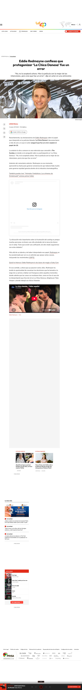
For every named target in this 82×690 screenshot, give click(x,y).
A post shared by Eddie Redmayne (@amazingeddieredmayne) (34, 231)
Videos (41, 31)
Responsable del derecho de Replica (51, 649)
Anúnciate (76, 649)
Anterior (32, 687)
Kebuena (68, 655)
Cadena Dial (51, 655)
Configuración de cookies (66, 649)
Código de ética (23, 649)
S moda (51, 658)
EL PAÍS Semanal (56, 655)
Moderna (29, 658)
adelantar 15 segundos (46, 687)
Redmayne (53, 252)
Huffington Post (24, 655)
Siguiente (50, 687)
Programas (24, 31)
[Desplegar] (41, 681)
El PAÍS (22, 653)
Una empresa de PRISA (8, 654)
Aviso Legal (6, 649)
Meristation (65, 658)
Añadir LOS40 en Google (19, 132)
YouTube (36, 638)
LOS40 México (41, 24)
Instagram (39, 638)
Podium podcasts (37, 658)
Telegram (4, 136)
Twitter (4, 128)
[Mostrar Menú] (2, 24)
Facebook (4, 124)
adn (63, 653)
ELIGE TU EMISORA (73, 686)
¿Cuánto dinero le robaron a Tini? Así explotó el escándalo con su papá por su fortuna (16, 537)
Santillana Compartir (46, 653)
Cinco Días (44, 655)
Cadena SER (53, 653)
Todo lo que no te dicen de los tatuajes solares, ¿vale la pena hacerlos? (15, 529)
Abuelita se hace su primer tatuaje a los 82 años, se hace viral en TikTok (24, 466)
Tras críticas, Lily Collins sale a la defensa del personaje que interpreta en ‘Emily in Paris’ (43, 466)
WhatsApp (4, 132)
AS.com (58, 653)
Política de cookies (14, 649)
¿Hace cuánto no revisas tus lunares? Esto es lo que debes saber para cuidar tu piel (16, 521)
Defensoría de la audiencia (35, 649)
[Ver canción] (9, 575)
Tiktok (33, 638)
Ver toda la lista (16, 602)
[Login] (79, 24)
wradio (38, 655)
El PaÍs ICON (44, 658)
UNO (34, 655)
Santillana (38, 653)
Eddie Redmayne (41, 138)
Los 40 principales (30, 653)
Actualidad (13, 31)
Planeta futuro (62, 655)
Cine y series (33, 31)
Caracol (69, 653)
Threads (49, 638)
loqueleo (58, 658)
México (73, 24)
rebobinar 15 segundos (36, 687)
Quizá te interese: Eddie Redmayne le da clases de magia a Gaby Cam (34, 263)
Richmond (21, 658)
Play (41, 687)
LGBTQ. (32, 257)
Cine (20, 315)
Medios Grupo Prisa (8, 659)
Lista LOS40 (5, 31)
